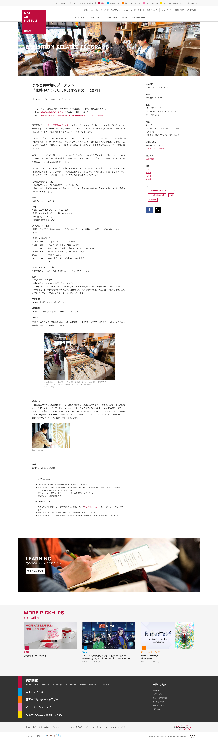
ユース (173, 190)
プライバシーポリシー (92, 507)
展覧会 (86, 10)
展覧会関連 (150, 159)
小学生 (148, 179)
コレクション (167, 10)
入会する (72, 3)
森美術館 (103, 3)
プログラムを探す (79, 17)
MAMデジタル (116, 10)
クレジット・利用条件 (74, 727)
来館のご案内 (179, 10)
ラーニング (104, 10)
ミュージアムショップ (152, 3)
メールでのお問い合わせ (155, 149)
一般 (148, 169)
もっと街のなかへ (138, 17)
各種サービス (157, 694)
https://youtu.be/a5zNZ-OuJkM (53, 112)
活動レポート (112, 17)
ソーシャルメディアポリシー (116, 727)
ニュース (94, 10)
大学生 (148, 176)
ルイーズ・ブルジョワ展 (156, 195)
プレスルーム (57, 727)
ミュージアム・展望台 (86, 3)
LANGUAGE (191, 10)
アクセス (156, 690)
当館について (152, 10)
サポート (141, 10)
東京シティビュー (115, 3)
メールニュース (158, 705)
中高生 (148, 173)
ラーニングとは (96, 17)
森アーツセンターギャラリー (133, 3)
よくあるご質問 (158, 702)
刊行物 (124, 17)
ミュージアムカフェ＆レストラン (172, 3)
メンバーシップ (129, 10)
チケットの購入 (60, 3)
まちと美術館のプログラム (58, 125)
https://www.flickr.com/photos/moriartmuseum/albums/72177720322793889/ (72, 115)
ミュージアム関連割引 (161, 698)
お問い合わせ (157, 709)
